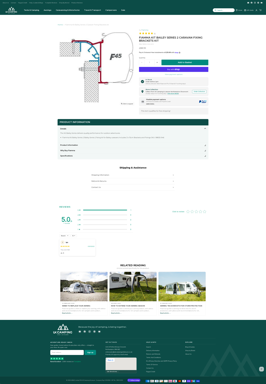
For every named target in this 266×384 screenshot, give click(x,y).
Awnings (47, 10)
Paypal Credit (22, 3)
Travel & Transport (92, 10)
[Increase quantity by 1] (157, 62)
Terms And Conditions (153, 358)
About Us (6, 3)
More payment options (173, 74)
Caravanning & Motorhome (68, 10)
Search (148, 347)
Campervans (111, 10)
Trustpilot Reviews (51, 3)
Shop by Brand (190, 351)
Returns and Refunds (153, 354)
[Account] (256, 10)
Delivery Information (152, 351)
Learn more (150, 103)
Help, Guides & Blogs (36, 3)
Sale (123, 10)
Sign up (90, 352)
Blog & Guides (190, 347)
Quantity (142, 58)
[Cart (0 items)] (260, 10)
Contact (13, 3)
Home (60, 25)
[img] (146, 33)
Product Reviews (77, 3)
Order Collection (199, 91)
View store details (173, 93)
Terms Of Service (152, 365)
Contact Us (150, 368)
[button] (104, 210)
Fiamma (144, 30)
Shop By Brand (64, 3)
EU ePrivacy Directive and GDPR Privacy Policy (161, 361)
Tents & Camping (31, 10)
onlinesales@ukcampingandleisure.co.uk (118, 352)
